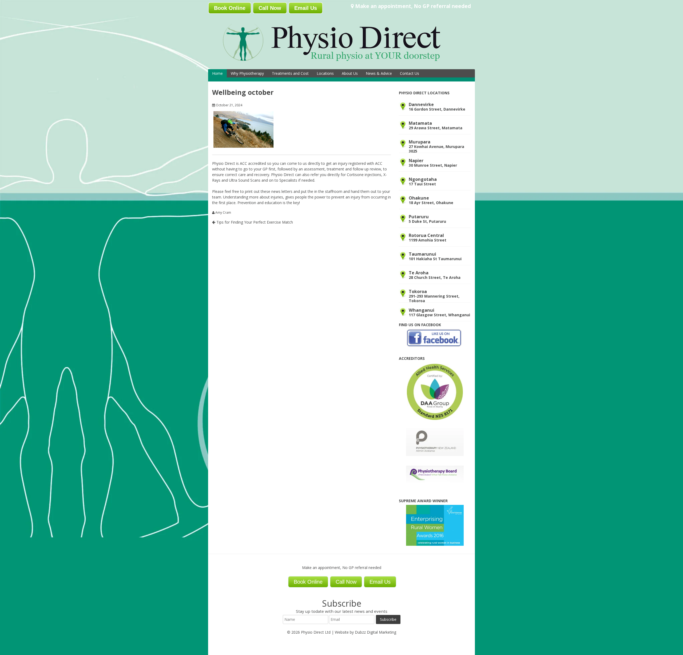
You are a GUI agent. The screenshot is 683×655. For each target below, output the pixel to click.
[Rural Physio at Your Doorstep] (340, 62)
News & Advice (379, 73)
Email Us (305, 8)
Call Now (270, 8)
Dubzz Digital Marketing (375, 632)
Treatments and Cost (290, 73)
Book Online (229, 8)
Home (217, 73)
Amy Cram (223, 213)
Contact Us (409, 73)
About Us (350, 73)
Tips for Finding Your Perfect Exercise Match (254, 222)
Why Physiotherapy (247, 73)
